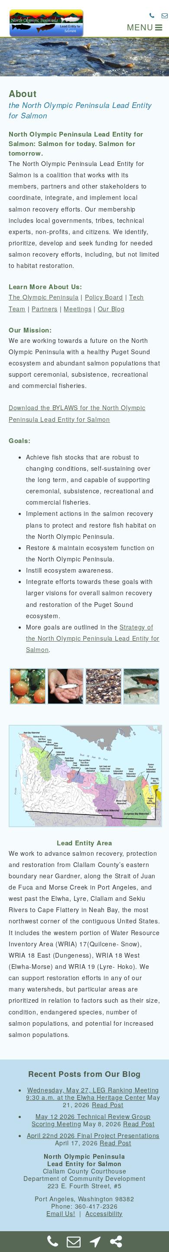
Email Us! (60, 1213)
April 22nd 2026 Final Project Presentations (93, 1135)
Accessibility (104, 1213)
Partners (45, 308)
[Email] (74, 1243)
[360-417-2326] (152, 15)
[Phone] (53, 1243)
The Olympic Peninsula (44, 297)
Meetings (77, 308)
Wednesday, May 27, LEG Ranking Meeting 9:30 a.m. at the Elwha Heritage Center (92, 1094)
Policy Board (104, 297)
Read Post (108, 1104)
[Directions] (95, 1243)
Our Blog (111, 308)
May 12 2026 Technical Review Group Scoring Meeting (91, 1120)
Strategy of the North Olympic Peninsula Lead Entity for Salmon (92, 638)
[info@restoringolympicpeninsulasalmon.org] (164, 15)
